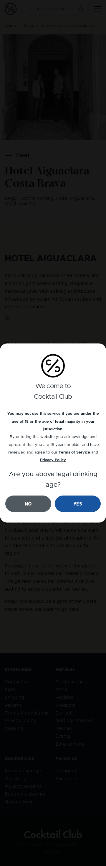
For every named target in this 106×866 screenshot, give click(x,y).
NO (28, 503)
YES (78, 503)
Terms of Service (74, 452)
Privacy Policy (53, 460)
